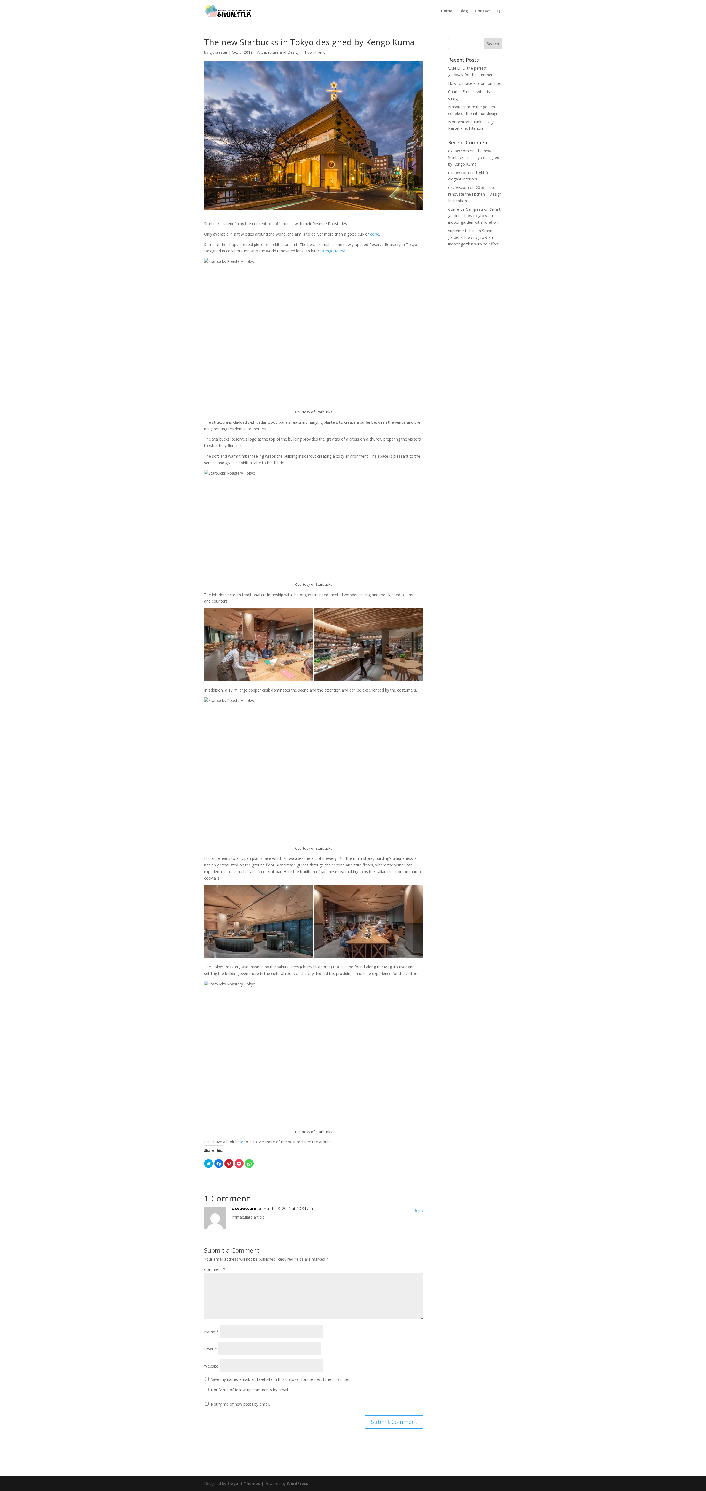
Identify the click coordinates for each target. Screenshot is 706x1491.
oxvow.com (244, 1208)
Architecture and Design (278, 52)
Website (211, 1366)
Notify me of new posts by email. (240, 1404)
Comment (214, 1269)
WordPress (297, 1483)
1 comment (314, 52)
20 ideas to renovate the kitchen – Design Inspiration (475, 194)
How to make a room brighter (475, 83)
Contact (483, 11)
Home (446, 11)
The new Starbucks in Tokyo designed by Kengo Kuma (473, 157)
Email (210, 1349)
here (239, 1141)
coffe (374, 234)
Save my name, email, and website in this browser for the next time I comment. (282, 1379)
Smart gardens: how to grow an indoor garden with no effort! (474, 216)
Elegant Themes (243, 1483)
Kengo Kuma (333, 250)
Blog (463, 11)
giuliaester (218, 52)
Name (211, 1332)
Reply (418, 1210)
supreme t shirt (461, 230)
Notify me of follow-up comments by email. (250, 1389)
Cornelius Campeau (465, 209)
